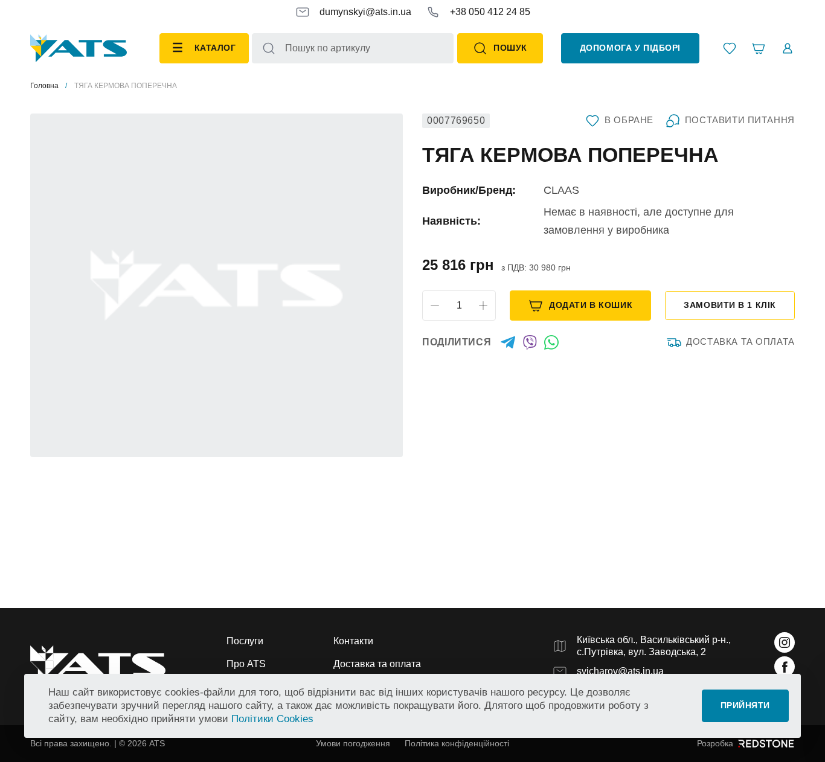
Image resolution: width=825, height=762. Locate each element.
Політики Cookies (272, 719)
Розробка (715, 743)
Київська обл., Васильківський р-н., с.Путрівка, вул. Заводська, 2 (654, 646)
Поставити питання (740, 120)
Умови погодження (353, 743)
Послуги (244, 641)
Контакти (353, 641)
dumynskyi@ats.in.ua (365, 12)
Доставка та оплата (740, 342)
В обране (629, 120)
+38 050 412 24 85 (490, 12)
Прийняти (745, 705)
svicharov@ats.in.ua (620, 671)
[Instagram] (784, 642)
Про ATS (246, 664)
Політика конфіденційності (457, 743)
